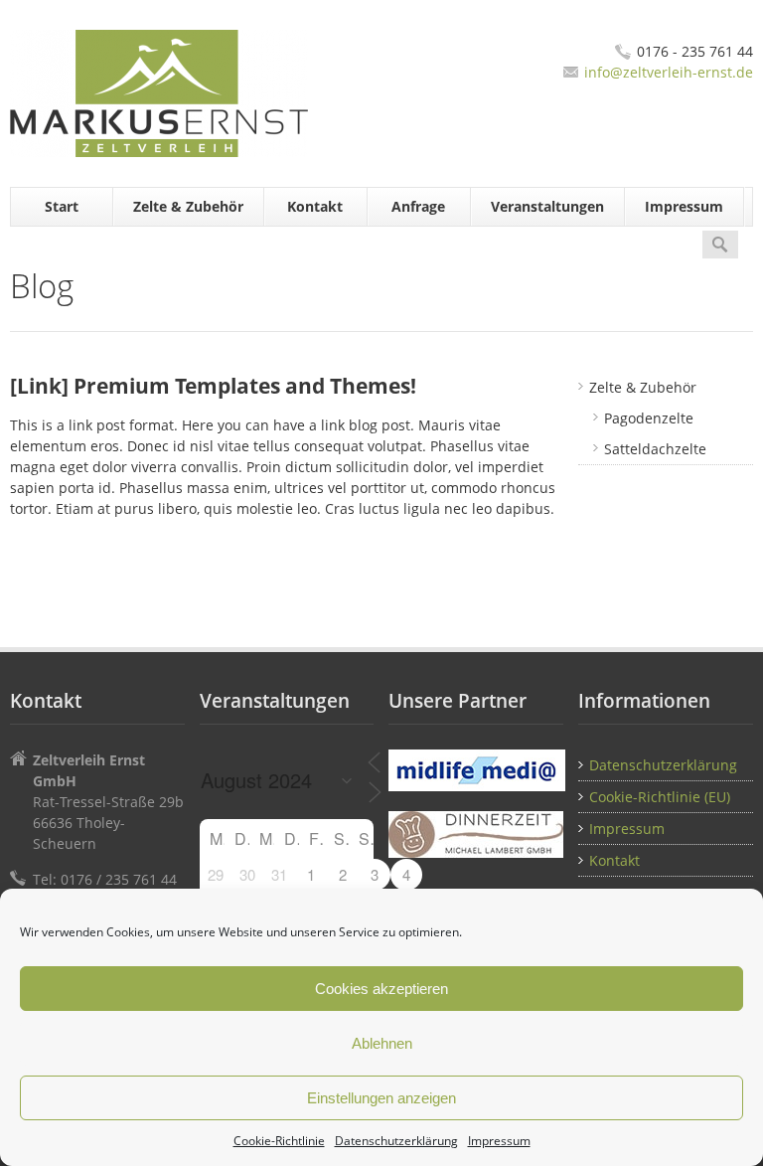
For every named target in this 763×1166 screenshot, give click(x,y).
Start (61, 206)
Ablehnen (382, 1043)
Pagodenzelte (648, 418)
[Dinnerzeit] (475, 834)
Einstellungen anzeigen (381, 1097)
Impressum (499, 1140)
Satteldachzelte (655, 448)
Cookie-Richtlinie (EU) (659, 796)
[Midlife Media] (475, 770)
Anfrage (418, 206)
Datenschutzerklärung (396, 1140)
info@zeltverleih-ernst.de (668, 72)
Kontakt (315, 206)
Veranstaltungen (547, 206)
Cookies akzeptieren (381, 988)
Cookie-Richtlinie (279, 1140)
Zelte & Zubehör (188, 206)
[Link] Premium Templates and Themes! (213, 386)
